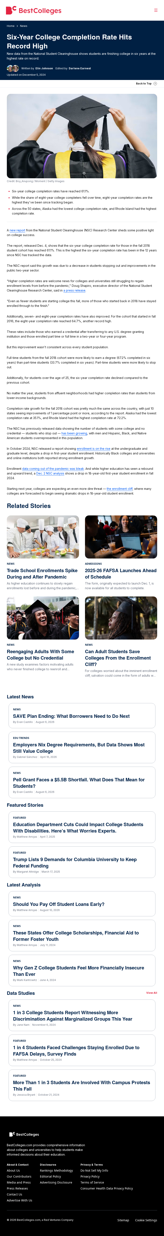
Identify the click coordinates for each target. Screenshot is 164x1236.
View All (151, 992)
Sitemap (123, 1220)
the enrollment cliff (119, 488)
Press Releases (17, 1188)
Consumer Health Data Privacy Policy (107, 1188)
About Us (13, 1170)
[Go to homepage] (33, 10)
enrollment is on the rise (93, 448)
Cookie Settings (146, 1220)
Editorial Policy (50, 1176)
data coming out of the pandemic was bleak (53, 468)
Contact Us (14, 1194)
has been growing (74, 433)
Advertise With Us (19, 1200)
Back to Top (144, 83)
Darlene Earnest (80, 68)
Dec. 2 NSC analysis (50, 473)
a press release (74, 290)
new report (17, 230)
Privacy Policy (90, 1176)
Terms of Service (92, 1182)
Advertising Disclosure (56, 1182)
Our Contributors (19, 1176)
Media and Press (19, 1182)
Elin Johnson (44, 68)
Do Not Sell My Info (94, 1170)
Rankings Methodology (56, 1170)
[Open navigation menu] (156, 10)
